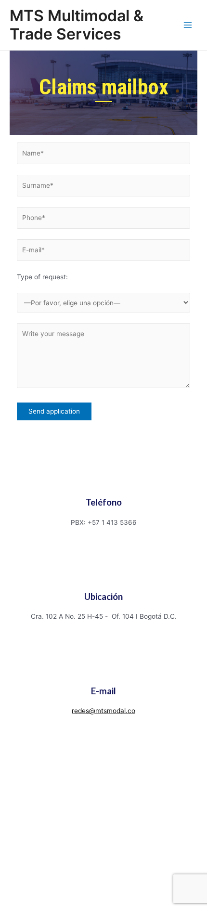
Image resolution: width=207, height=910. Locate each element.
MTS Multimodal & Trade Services (76, 24)
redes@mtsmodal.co (103, 711)
